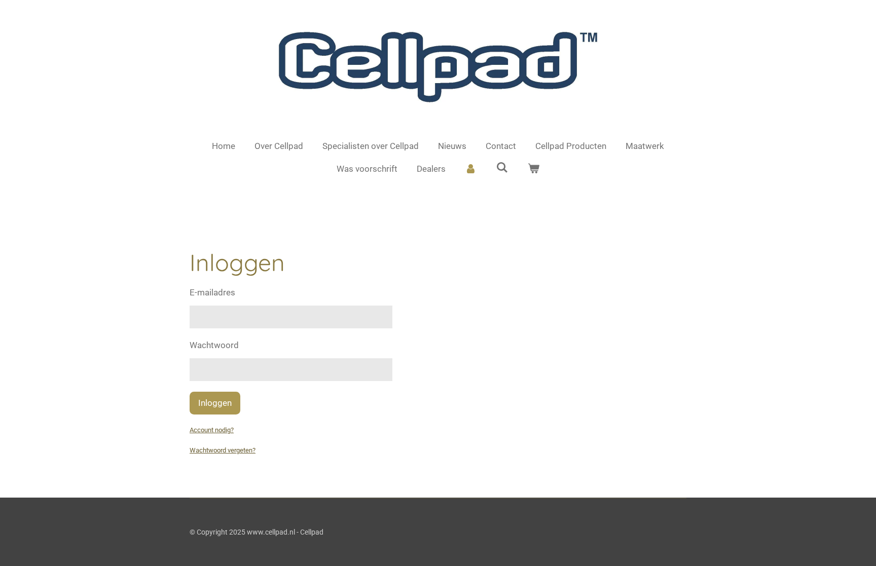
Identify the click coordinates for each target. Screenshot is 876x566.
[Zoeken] (502, 167)
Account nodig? (212, 430)
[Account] (471, 169)
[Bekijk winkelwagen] (533, 169)
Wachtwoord (214, 345)
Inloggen (215, 403)
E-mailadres (212, 292)
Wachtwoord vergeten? (223, 450)
